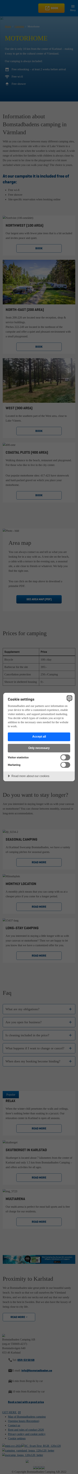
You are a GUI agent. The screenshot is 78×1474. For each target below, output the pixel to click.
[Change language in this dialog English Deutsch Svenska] (69, 698)
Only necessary (39, 748)
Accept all (39, 736)
